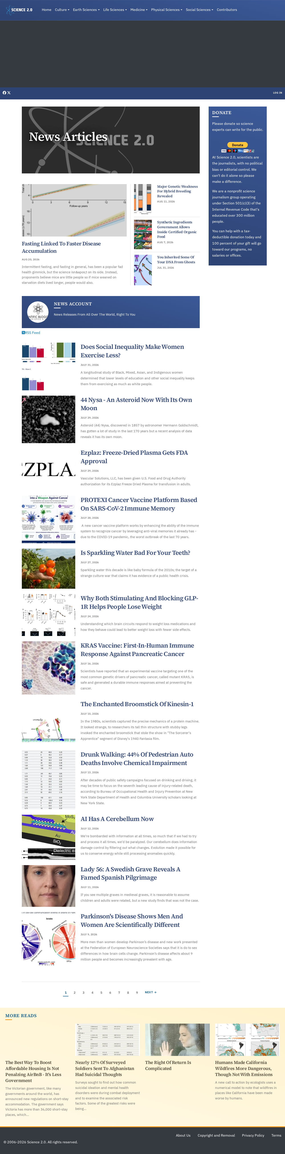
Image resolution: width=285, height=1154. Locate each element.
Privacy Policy (253, 1135)
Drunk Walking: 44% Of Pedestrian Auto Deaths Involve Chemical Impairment (137, 758)
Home (46, 9)
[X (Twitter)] (9, 93)
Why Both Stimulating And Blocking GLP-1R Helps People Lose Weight (139, 602)
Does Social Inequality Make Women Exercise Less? (132, 350)
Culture (61, 9)
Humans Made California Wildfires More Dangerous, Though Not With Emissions (244, 1068)
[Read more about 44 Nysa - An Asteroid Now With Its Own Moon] (48, 419)
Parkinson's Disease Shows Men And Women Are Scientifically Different (132, 920)
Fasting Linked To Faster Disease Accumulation (61, 247)
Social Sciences (198, 9)
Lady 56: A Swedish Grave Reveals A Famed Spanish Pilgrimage (130, 873)
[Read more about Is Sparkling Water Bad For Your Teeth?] (48, 569)
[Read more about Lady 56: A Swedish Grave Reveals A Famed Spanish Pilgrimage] (48, 886)
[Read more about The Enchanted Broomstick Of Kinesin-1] (48, 722)
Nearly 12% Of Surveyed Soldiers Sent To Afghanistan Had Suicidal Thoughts (104, 1068)
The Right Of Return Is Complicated (168, 1065)
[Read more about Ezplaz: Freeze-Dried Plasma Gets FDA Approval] (48, 469)
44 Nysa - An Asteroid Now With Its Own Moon (136, 403)
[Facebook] (5, 93)
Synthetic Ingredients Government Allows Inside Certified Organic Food (176, 229)
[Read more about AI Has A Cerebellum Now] (48, 837)
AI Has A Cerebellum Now (117, 819)
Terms (276, 1135)
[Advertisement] (142, 54)
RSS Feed (32, 332)
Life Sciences (113, 9)
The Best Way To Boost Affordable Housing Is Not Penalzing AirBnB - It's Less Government (33, 1071)
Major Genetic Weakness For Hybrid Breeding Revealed (177, 191)
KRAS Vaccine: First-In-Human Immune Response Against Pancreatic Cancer (137, 649)
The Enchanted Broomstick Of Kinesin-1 (137, 704)
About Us (183, 1135)
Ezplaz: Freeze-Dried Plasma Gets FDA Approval (134, 456)
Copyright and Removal (216, 1135)
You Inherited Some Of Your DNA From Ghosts (176, 259)
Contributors (227, 9)
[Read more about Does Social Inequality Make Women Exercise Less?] (48, 366)
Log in (277, 92)
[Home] (21, 10)
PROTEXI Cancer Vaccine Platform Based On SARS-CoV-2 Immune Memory (139, 504)
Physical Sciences (165, 9)
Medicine (137, 9)
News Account (73, 304)
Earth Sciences (85, 9)
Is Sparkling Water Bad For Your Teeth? (135, 552)
